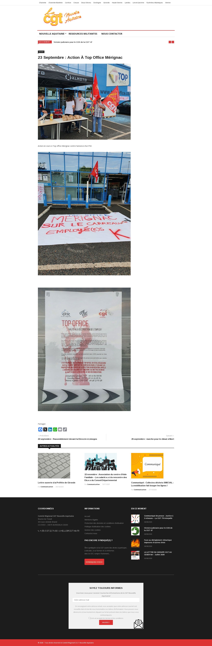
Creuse (76, 2)
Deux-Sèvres (86, 2)
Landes (127, 2)
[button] (170, 42)
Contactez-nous (91, 533)
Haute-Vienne (117, 2)
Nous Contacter (111, 33)
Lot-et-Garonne (138, 2)
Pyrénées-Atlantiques (155, 2)
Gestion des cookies (93, 530)
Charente (42, 2)
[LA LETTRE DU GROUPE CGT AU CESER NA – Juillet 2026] (136, 555)
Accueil (87, 516)
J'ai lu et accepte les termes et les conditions (107, 618)
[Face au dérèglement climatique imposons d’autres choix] (136, 543)
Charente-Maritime (56, 2)
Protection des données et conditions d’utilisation (104, 523)
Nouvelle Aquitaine (51, 33)
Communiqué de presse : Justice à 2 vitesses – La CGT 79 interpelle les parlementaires (158, 518)
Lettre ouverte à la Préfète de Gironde (56, 483)
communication (47, 487)
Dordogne (97, 2)
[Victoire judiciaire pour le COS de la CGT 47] (136, 531)
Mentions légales (91, 519)
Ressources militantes (83, 33)
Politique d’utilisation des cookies (98, 526)
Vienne (168, 2)
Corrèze (68, 2)
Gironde (106, 2)
